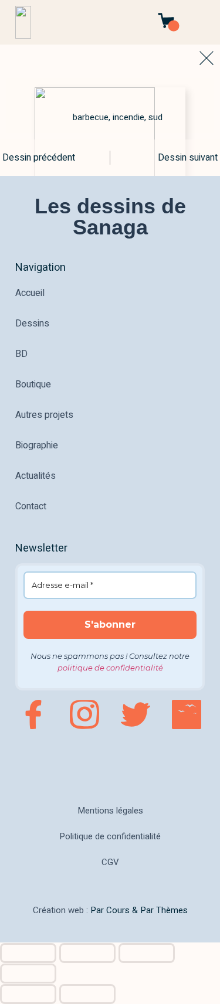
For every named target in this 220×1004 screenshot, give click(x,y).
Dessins (32, 323)
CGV (110, 862)
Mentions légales (110, 810)
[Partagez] (147, 953)
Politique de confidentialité (110, 836)
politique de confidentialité (110, 667)
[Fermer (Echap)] (28, 973)
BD (21, 354)
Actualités (35, 476)
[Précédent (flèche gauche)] (28, 994)
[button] (201, 22)
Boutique (33, 384)
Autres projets (44, 415)
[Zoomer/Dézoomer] (28, 953)
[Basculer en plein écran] (87, 953)
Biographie (36, 445)
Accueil (30, 293)
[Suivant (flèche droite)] (87, 994)
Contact (30, 506)
